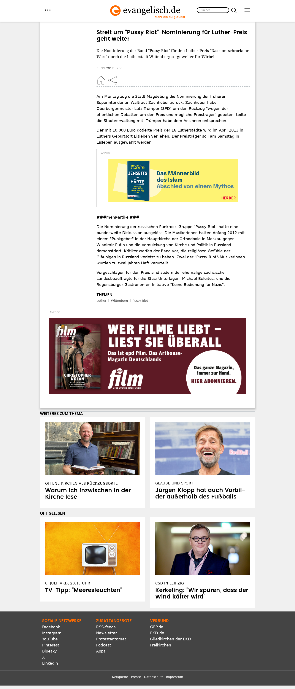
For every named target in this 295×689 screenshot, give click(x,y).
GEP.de (156, 627)
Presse (136, 677)
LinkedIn (50, 663)
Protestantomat (111, 639)
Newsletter (106, 633)
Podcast (103, 645)
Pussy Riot (140, 300)
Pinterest (50, 645)
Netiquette (120, 677)
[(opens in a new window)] (173, 180)
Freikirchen (160, 645)
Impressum (174, 677)
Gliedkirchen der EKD (170, 639)
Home (101, 80)
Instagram (52, 633)
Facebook (51, 627)
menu (48, 10)
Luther (101, 300)
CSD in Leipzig (169, 583)
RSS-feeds (106, 627)
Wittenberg (119, 300)
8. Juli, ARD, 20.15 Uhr (67, 583)
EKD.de (157, 633)
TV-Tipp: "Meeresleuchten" (83, 590)
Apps (100, 651)
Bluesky (49, 651)
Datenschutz (153, 677)
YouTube (50, 639)
